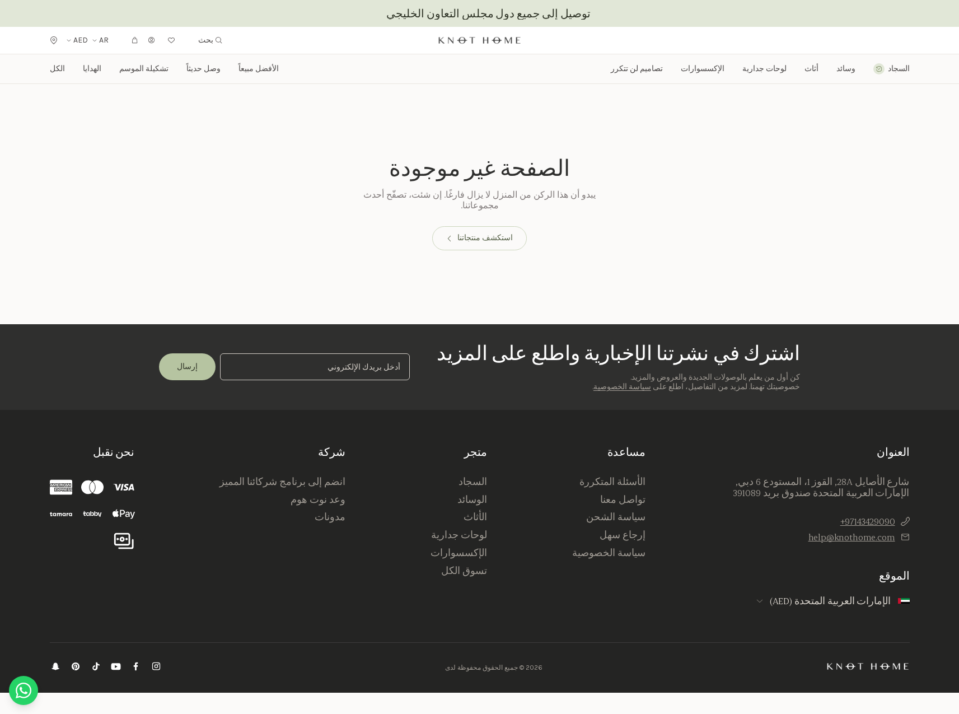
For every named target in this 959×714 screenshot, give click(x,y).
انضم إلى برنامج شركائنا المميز (282, 481)
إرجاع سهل (622, 534)
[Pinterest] (75, 668)
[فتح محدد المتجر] (54, 40)
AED (80, 40)
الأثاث (475, 516)
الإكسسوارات (459, 552)
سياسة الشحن (615, 516)
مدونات (330, 516)
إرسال (187, 366)
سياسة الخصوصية (622, 386)
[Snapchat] (55, 668)
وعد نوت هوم (318, 499)
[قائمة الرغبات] (171, 40)
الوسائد (472, 499)
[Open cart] (135, 40)
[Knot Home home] (868, 666)
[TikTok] (95, 668)
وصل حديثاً (203, 68)
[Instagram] (156, 668)
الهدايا (92, 68)
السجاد (473, 481)
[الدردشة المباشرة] (23, 690)
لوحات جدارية (764, 68)
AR (104, 40)
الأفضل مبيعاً (258, 68)
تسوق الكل (464, 570)
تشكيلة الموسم (144, 68)
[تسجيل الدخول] (152, 40)
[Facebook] (136, 668)
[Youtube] (115, 668)
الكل (57, 68)
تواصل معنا (622, 499)
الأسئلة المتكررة (612, 481)
